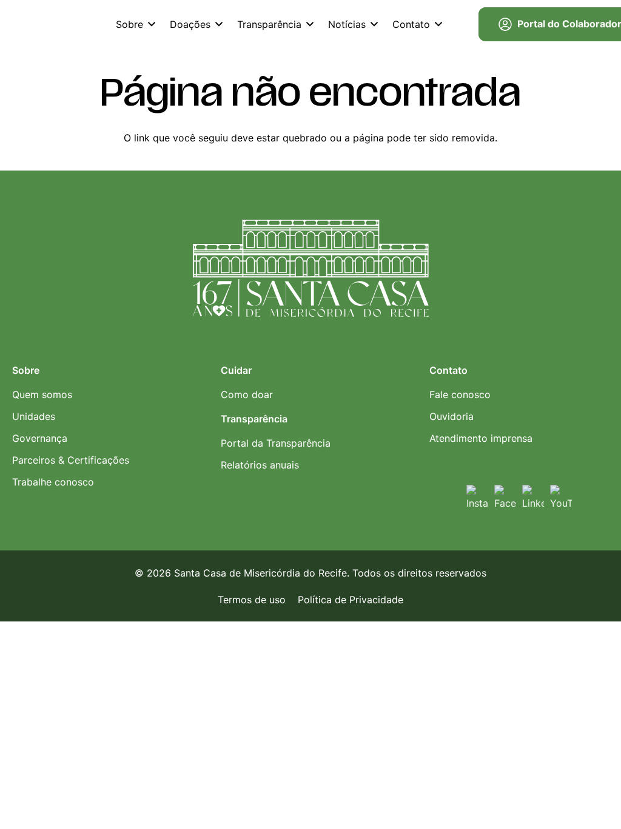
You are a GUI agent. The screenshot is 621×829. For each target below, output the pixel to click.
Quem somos (42, 394)
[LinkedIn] (533, 496)
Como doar (247, 394)
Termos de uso (252, 600)
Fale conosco (460, 394)
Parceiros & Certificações (70, 460)
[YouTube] (561, 496)
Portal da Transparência (276, 443)
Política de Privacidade (350, 600)
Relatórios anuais (260, 465)
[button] (151, 24)
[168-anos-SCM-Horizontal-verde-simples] (65, 24)
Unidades (33, 416)
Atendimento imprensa (480, 438)
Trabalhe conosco (53, 482)
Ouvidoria (451, 416)
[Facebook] (505, 496)
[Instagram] (477, 496)
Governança (39, 438)
